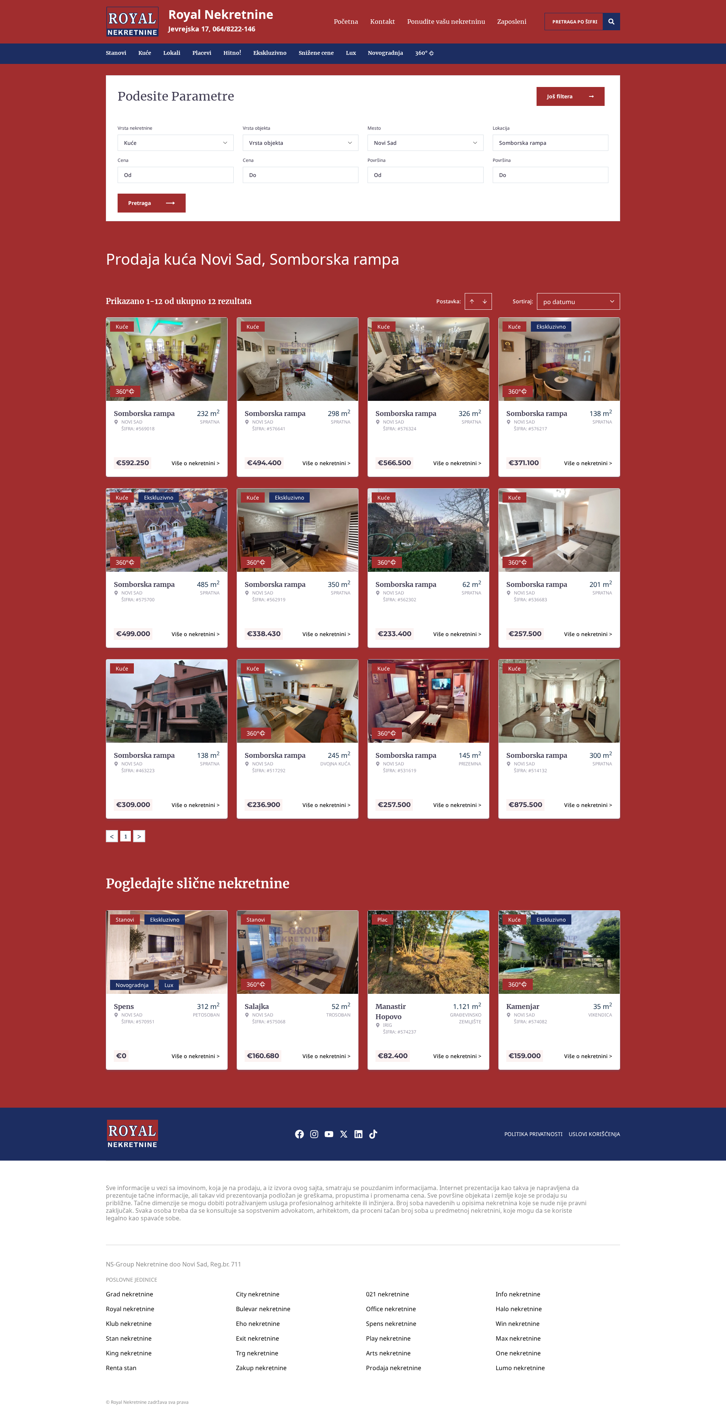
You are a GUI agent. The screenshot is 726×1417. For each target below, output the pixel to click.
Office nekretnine (391, 1309)
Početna (346, 21)
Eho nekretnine (258, 1323)
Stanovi (116, 53)
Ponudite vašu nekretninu (446, 21)
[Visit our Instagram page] (314, 1134)
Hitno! (232, 53)
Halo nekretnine (519, 1309)
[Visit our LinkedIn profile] (358, 1134)
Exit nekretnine (257, 1338)
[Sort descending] (484, 301)
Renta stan (121, 1368)
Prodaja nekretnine (393, 1368)
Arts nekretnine (388, 1353)
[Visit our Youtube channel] (329, 1134)
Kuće (144, 53)
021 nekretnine (387, 1294)
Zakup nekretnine (261, 1368)
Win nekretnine (518, 1323)
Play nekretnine (388, 1338)
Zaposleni (511, 21)
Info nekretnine (518, 1294)
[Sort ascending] (472, 301)
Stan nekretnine (129, 1338)
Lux (351, 53)
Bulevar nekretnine (263, 1309)
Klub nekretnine (129, 1323)
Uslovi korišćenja (594, 1134)
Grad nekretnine (129, 1294)
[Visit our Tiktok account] (373, 1134)
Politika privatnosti (533, 1134)
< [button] (112, 836)
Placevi (201, 53)
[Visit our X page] (343, 1134)
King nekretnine (129, 1353)
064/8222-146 (234, 28)
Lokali (171, 53)
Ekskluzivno (270, 53)
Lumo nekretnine (520, 1368)
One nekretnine (518, 1353)
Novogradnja (385, 53)
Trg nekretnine (257, 1353)
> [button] (139, 836)
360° (421, 53)
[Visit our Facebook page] (299, 1134)
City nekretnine (257, 1294)
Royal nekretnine (130, 1309)
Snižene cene (316, 53)
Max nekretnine (518, 1338)
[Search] (611, 21)
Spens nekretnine (391, 1323)
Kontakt (382, 21)
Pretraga (139, 202)
